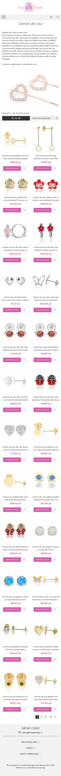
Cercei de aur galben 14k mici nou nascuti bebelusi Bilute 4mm (15, 157)
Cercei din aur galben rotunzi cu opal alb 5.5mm (45, 548)
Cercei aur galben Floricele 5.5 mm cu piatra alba (15, 648)
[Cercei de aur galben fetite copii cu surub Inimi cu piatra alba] (46, 630)
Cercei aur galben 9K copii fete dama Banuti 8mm (15, 498)
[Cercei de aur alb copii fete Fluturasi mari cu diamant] (46, 280)
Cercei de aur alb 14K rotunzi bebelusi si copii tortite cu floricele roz (15, 249)
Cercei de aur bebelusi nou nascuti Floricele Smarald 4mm (15, 698)
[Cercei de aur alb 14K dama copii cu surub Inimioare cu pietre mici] (15, 430)
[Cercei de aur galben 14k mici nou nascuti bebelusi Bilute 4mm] (15, 139)
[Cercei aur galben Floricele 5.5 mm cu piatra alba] (15, 630)
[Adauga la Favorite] (24, 168)
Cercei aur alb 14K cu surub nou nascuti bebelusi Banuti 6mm (15, 398)
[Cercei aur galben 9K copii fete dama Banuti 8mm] (15, 480)
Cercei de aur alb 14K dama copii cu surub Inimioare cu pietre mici (15, 448)
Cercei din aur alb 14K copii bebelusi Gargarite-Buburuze (45, 398)
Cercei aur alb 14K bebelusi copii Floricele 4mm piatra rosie (45, 348)
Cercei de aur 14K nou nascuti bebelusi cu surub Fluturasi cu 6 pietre (45, 598)
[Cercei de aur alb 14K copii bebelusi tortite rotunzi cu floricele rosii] (46, 230)
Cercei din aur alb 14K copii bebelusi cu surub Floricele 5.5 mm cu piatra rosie (15, 348)
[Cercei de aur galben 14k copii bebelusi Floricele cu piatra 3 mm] (15, 185)
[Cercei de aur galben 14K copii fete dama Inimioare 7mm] (46, 680)
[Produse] (3, 18)
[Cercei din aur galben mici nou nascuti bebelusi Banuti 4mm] (46, 430)
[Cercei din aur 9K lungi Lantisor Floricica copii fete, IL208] (46, 139)
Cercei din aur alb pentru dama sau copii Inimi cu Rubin (15, 298)
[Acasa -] (30, 7)
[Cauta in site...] (58, 17)
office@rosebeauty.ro (32, 732)
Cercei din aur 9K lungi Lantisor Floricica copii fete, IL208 (45, 157)
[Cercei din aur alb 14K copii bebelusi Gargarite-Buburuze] (46, 380)
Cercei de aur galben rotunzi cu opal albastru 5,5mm (15, 598)
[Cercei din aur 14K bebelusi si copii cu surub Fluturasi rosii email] (15, 530)
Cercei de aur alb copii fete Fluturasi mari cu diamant (45, 298)
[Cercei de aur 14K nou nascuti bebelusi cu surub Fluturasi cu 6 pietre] (46, 580)
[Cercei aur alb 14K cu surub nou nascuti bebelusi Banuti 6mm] (15, 380)
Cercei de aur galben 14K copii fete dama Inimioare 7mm (46, 698)
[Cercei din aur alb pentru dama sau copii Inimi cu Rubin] (15, 280)
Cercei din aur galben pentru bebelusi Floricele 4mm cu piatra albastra (45, 498)
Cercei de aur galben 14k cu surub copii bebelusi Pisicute (46, 199)
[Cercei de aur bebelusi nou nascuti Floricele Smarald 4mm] (15, 680)
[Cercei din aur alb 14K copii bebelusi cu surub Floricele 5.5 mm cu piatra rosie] (15, 330)
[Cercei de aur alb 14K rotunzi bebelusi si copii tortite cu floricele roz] (15, 230)
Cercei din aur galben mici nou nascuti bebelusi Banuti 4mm (45, 448)
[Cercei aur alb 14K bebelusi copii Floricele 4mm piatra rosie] (46, 330)
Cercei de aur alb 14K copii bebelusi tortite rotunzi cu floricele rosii (45, 249)
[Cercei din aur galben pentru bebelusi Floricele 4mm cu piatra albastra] (46, 480)
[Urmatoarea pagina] (55, 717)
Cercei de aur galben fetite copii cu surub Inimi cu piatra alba (46, 648)
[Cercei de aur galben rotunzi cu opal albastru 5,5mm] (15, 580)
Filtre (17, 118)
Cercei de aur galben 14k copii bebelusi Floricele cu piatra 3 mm (15, 199)
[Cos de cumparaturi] (51, 17)
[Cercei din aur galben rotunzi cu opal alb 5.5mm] (46, 530)
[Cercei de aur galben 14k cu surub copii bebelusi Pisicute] (46, 185)
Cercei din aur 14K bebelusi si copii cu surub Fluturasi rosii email (15, 548)
